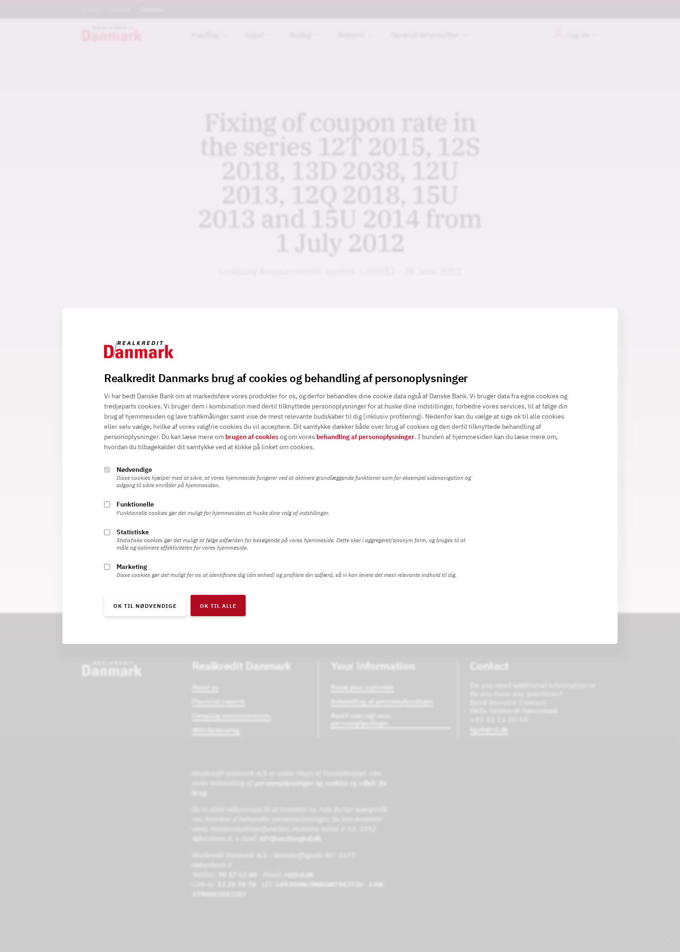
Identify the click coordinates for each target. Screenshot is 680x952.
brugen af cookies (251, 437)
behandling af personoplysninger (365, 437)
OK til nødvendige (145, 605)
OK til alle (218, 605)
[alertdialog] (340, 476)
